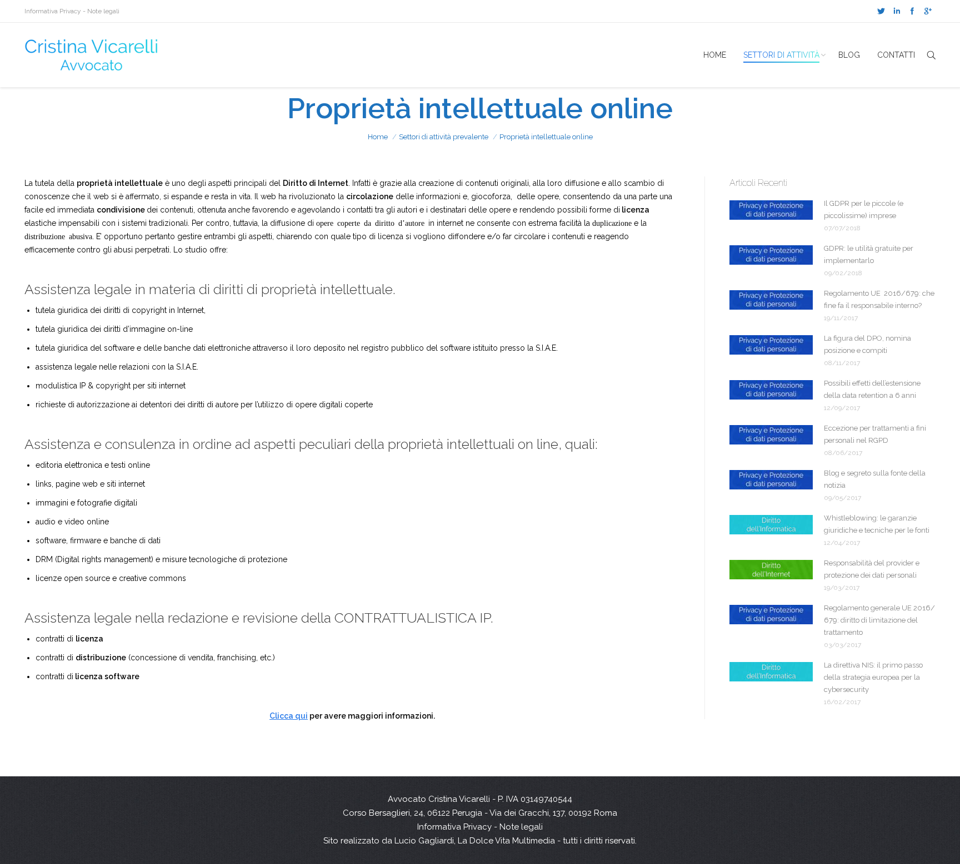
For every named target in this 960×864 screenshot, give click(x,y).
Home (378, 137)
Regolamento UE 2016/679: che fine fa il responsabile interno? (879, 299)
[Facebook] (912, 11)
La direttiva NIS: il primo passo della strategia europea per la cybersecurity (873, 677)
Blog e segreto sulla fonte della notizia (875, 479)
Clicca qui (288, 715)
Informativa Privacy (52, 11)
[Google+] (927, 11)
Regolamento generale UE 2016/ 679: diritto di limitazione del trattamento (879, 620)
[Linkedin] (896, 11)
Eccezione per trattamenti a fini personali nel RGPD (875, 434)
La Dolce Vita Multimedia (506, 841)
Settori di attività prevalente (443, 137)
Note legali (103, 11)
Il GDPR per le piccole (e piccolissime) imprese (863, 209)
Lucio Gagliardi (424, 841)
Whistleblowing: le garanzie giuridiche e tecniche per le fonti (876, 524)
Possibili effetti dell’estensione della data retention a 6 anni (872, 389)
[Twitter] (881, 11)
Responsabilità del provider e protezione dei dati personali (871, 569)
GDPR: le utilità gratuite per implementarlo (868, 254)
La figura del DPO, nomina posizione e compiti (867, 344)
